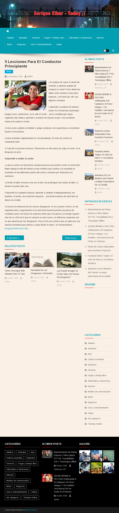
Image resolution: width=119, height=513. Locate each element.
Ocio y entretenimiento (41, 44)
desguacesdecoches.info (16, 228)
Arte (90, 354)
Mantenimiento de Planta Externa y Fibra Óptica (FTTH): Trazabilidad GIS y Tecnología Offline (104, 73)
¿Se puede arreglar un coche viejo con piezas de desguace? (68, 274)
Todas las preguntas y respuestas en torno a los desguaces (73, 238)
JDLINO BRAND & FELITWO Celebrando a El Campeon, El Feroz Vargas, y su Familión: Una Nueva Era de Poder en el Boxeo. (104, 105)
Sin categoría (94, 418)
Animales (23, 38)
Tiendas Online (95, 424)
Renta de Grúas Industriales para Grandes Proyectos (104, 134)
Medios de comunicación (99, 391)
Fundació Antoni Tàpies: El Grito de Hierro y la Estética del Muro (104, 156)
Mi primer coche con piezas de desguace (16, 238)
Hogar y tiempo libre (54, 38)
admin (30, 76)
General (35, 38)
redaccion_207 (101, 88)
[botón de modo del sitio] (106, 50)
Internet (100, 38)
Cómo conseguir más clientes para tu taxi (15, 272)
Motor (9, 44)
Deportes (92, 365)
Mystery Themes (30, 510)
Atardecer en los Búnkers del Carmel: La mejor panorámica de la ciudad (104, 180)
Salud (59, 44)
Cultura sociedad (96, 359)
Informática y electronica (80, 38)
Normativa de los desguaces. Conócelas (42, 271)
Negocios (21, 44)
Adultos (10, 38)
